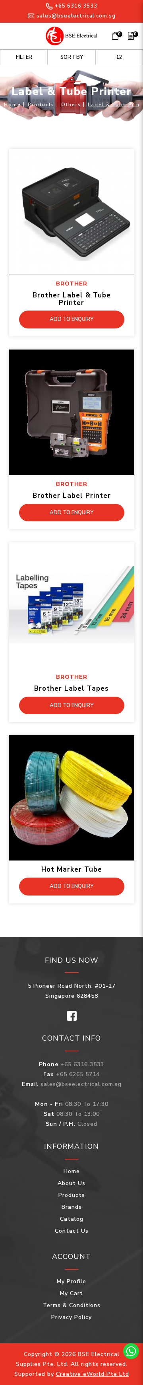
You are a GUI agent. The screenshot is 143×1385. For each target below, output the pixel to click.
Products (41, 104)
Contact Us (72, 1231)
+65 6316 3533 (76, 6)
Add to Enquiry (71, 319)
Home (12, 104)
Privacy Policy (71, 1317)
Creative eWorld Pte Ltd (92, 1374)
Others (71, 104)
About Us (71, 1183)
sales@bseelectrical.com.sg (76, 15)
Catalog (71, 1219)
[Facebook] (72, 1015)
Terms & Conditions (71, 1305)
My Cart (71, 1293)
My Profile (71, 1281)
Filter (24, 57)
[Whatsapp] (131, 1351)
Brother (71, 283)
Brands (72, 1207)
